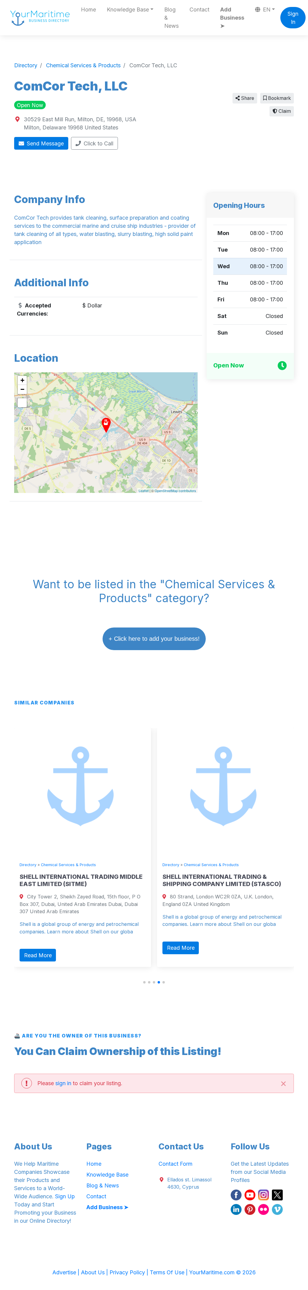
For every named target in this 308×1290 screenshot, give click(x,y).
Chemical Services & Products (68, 865)
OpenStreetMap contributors (175, 490)
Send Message (44, 143)
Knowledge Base (107, 1174)
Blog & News (171, 17)
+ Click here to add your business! (154, 638)
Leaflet (144, 490)
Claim (284, 111)
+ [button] (22, 380)
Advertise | (66, 1272)
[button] (144, 982)
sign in (63, 1083)
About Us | (95, 1272)
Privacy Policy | (129, 1272)
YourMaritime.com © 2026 (222, 1272)
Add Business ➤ (232, 17)
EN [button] (265, 9)
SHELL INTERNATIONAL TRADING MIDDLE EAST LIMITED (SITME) (81, 880)
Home (88, 9)
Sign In (293, 18)
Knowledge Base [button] (128, 9)
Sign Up (65, 1196)
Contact (199, 9)
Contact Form (175, 1164)
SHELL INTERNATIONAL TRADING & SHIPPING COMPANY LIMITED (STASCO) (221, 880)
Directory (28, 865)
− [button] (22, 389)
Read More (38, 955)
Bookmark (279, 98)
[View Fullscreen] (22, 402)
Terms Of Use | (169, 1272)
